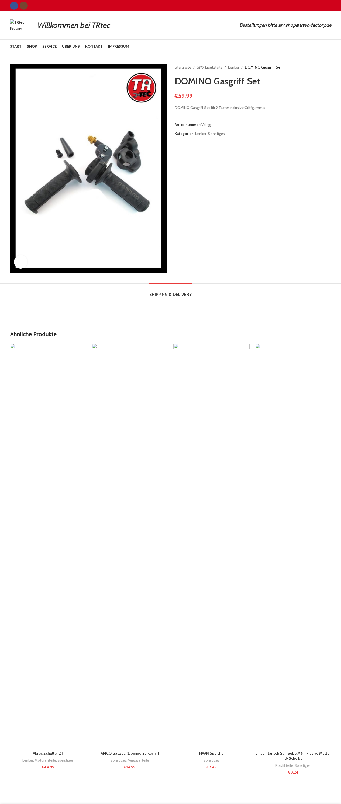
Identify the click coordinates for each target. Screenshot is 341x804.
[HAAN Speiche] (211, 546)
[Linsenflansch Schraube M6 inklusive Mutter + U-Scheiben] (293, 546)
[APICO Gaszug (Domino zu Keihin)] (130, 546)
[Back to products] (321, 67)
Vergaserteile (138, 760)
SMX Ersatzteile (209, 67)
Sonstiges (216, 133)
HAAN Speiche (211, 753)
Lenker (233, 67)
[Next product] (328, 67)
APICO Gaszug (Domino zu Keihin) (130, 753)
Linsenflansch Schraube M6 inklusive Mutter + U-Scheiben (293, 756)
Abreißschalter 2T (48, 753)
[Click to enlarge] (20, 262)
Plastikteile (284, 765)
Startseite (183, 67)
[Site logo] (21, 24)
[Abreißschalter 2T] (48, 546)
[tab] (170, 291)
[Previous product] (315, 67)
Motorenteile (45, 760)
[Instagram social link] (24, 6)
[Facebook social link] (14, 6)
